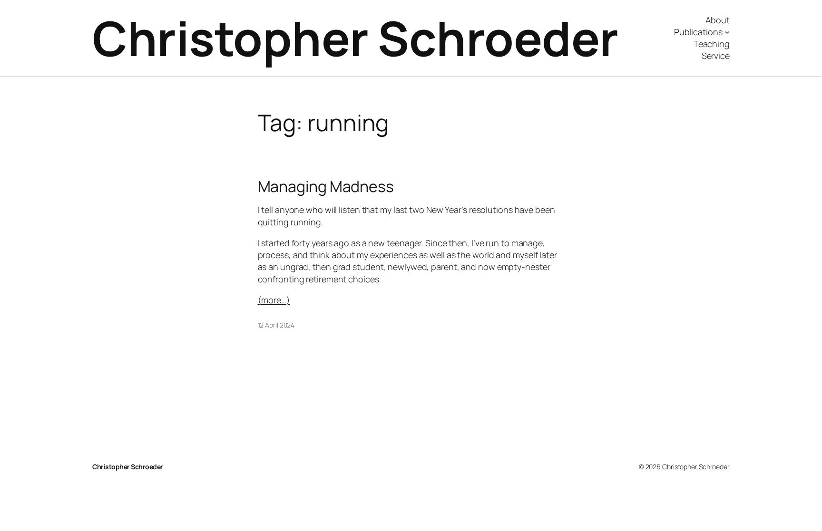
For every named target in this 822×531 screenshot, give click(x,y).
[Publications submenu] (727, 32)
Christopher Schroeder (355, 37)
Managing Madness (326, 186)
